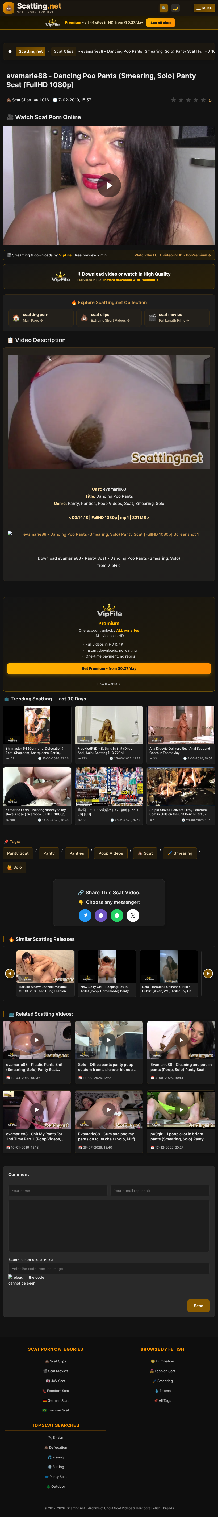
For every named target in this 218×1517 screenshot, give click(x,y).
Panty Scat (18, 853)
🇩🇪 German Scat (56, 1400)
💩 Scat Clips (55, 1361)
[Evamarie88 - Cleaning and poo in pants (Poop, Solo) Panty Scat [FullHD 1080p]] (181, 1040)
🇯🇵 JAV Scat (55, 1381)
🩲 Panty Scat (55, 1476)
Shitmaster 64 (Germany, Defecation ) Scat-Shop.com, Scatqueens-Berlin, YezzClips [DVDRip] (35, 750)
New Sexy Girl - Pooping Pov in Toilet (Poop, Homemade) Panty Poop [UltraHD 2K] (105, 991)
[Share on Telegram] (85, 915)
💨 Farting (55, 1467)
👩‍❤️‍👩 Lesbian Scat (162, 1371)
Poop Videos (111, 853)
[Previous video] (10, 973)
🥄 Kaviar (55, 1437)
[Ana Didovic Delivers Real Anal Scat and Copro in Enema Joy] (181, 725)
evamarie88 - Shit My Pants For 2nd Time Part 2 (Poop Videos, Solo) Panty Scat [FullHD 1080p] (35, 1137)
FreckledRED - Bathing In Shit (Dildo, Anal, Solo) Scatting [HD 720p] (105, 750)
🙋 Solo (14, 867)
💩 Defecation (55, 1447)
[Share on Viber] (101, 915)
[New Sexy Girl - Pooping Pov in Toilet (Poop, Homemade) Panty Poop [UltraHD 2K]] (107, 966)
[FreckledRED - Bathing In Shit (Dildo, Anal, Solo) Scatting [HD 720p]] (109, 725)
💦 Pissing (55, 1457)
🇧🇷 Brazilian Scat (55, 1410)
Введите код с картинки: (31, 1259)
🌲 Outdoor (55, 1486)
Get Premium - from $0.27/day (109, 668)
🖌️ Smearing (179, 853)
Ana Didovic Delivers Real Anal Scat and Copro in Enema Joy (179, 750)
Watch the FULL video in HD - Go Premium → (173, 255)
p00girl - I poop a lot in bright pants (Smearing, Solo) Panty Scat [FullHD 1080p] (177, 1137)
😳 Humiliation (162, 1361)
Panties (76, 853)
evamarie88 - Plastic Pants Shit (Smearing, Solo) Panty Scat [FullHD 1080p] (34, 1067)
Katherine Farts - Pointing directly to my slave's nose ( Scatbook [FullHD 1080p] (36, 812)
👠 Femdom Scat (55, 1391)
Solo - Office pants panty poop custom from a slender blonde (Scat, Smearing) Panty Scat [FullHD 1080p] (105, 1067)
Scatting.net (31, 51)
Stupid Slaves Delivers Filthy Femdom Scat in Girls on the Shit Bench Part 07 (178, 812)
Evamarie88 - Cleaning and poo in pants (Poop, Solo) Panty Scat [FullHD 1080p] (181, 1067)
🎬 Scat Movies (55, 1371)
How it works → (109, 684)
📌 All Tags (162, 1400)
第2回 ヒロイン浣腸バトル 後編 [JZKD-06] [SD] (109, 812)
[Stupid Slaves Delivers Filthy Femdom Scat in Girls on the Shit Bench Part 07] (181, 786)
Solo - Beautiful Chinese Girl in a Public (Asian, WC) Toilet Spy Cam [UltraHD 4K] (168, 991)
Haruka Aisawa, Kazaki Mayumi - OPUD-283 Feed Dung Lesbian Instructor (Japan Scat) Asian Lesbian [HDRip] (44, 993)
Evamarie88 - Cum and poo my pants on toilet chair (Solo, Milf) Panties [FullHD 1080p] (106, 1137)
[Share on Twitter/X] (133, 915)
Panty (49, 853)
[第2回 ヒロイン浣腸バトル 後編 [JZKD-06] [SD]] (109, 786)
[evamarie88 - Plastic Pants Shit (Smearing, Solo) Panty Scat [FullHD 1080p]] (37, 1040)
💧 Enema (162, 1391)
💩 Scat (145, 853)
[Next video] (208, 973)
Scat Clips (63, 51)
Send (198, 1305)
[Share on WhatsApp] (117, 915)
